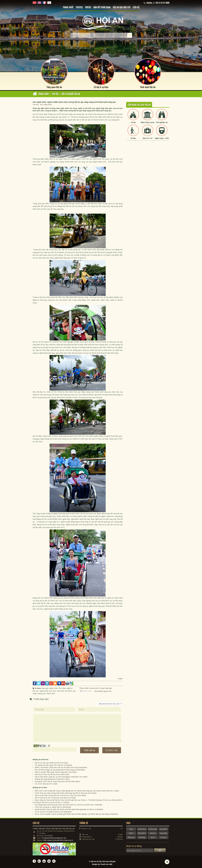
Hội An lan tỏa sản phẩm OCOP (47, 763)
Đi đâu (133, 138)
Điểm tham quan (147, 122)
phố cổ (131, 833)
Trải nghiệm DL (162, 122)
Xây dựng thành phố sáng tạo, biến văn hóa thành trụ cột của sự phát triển (64, 805)
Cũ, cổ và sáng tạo (42, 784)
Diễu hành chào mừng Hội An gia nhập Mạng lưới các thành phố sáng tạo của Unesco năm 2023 (72, 791)
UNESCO (110, 114)
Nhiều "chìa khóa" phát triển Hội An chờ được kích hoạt (56, 767)
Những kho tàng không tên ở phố (48, 779)
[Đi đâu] (133, 132)
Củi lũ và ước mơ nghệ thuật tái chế (49, 812)
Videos (88, 7)
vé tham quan (152, 829)
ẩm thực (163, 837)
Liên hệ (136, 7)
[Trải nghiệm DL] (162, 116)
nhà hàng (142, 837)
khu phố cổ (163, 829)
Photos (79, 7)
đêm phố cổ (142, 833)
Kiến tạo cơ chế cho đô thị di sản (47, 774)
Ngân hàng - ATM (162, 138)
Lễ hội (133, 122)
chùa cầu (153, 833)
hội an (131, 829)
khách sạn (131, 837)
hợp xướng (163, 833)
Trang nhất (68, 7)
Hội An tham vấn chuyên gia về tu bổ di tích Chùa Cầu (56, 795)
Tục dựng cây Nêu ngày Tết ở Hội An (49, 765)
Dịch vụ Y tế (147, 138)
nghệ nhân (63, 159)
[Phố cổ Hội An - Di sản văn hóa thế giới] (101, 22)
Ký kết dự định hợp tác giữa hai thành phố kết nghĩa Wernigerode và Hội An (64, 809)
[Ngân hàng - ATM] (162, 132)
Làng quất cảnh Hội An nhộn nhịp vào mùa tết (53, 781)
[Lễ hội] (133, 116)
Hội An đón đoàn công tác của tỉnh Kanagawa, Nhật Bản (56, 777)
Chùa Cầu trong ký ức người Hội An (48, 807)
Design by (102, 864)
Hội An (75, 117)
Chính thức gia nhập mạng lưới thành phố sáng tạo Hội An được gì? (61, 793)
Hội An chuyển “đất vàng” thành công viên (51, 772)
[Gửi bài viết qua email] (63, 683)
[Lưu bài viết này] (71, 683)
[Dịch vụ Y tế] (147, 132)
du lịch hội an (142, 829)
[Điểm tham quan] (147, 116)
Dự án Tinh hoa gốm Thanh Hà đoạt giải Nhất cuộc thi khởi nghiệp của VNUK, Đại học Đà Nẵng (72, 814)
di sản (153, 837)
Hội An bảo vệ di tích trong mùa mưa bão (51, 798)
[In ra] (67, 683)
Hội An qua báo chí (121, 7)
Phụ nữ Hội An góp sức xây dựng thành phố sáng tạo (55, 770)
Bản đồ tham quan (101, 7)
